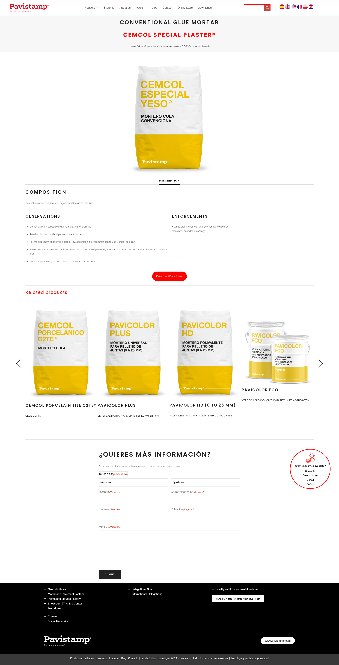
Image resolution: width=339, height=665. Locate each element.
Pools (139, 7)
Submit (110, 574)
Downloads (205, 7)
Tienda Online (148, 658)
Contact (167, 7)
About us (125, 7)
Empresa (114, 658)
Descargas (164, 658)
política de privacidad (257, 658)
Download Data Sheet (169, 276)
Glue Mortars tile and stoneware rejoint (158, 46)
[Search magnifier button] (267, 8)
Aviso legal (236, 658)
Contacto (133, 658)
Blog (154, 7)
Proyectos (101, 658)
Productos (76, 658)
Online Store (185, 7)
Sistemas (89, 658)
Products (89, 7)
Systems (109, 7)
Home (132, 46)
